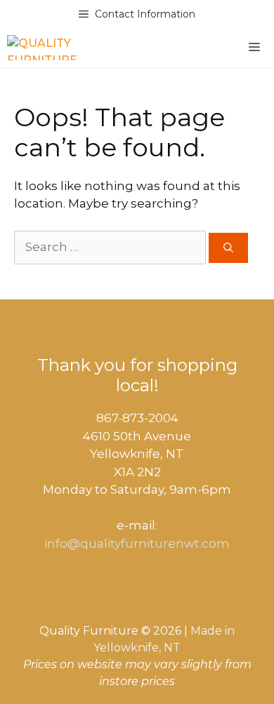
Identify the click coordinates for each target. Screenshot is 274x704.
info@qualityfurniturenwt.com (137, 543)
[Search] (228, 248)
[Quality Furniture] (42, 47)
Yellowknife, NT (137, 647)
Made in (212, 630)
